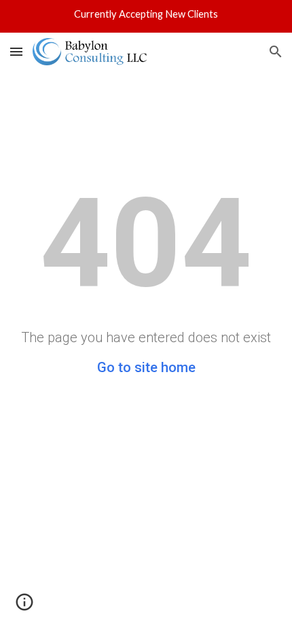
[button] (16, 51)
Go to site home (146, 367)
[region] (146, 16)
